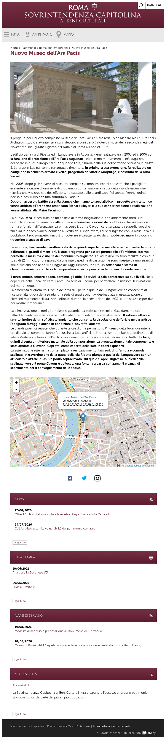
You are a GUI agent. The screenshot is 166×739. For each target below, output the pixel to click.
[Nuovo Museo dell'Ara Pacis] (83, 417)
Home (14, 47)
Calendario (42, 35)
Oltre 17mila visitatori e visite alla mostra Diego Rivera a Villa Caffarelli (62, 514)
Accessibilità (21, 685)
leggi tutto (20, 542)
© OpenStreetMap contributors (138, 465)
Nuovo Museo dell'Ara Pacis (79, 397)
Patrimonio (29, 47)
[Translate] (150, 4)
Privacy (151, 732)
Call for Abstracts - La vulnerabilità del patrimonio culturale (55, 528)
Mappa (69, 35)
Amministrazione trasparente (111, 726)
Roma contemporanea (53, 47)
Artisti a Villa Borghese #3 (30, 572)
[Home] (83, 17)
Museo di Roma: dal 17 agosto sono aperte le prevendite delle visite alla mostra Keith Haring (78, 645)
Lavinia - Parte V (24, 587)
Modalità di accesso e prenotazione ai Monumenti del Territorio (58, 631)
